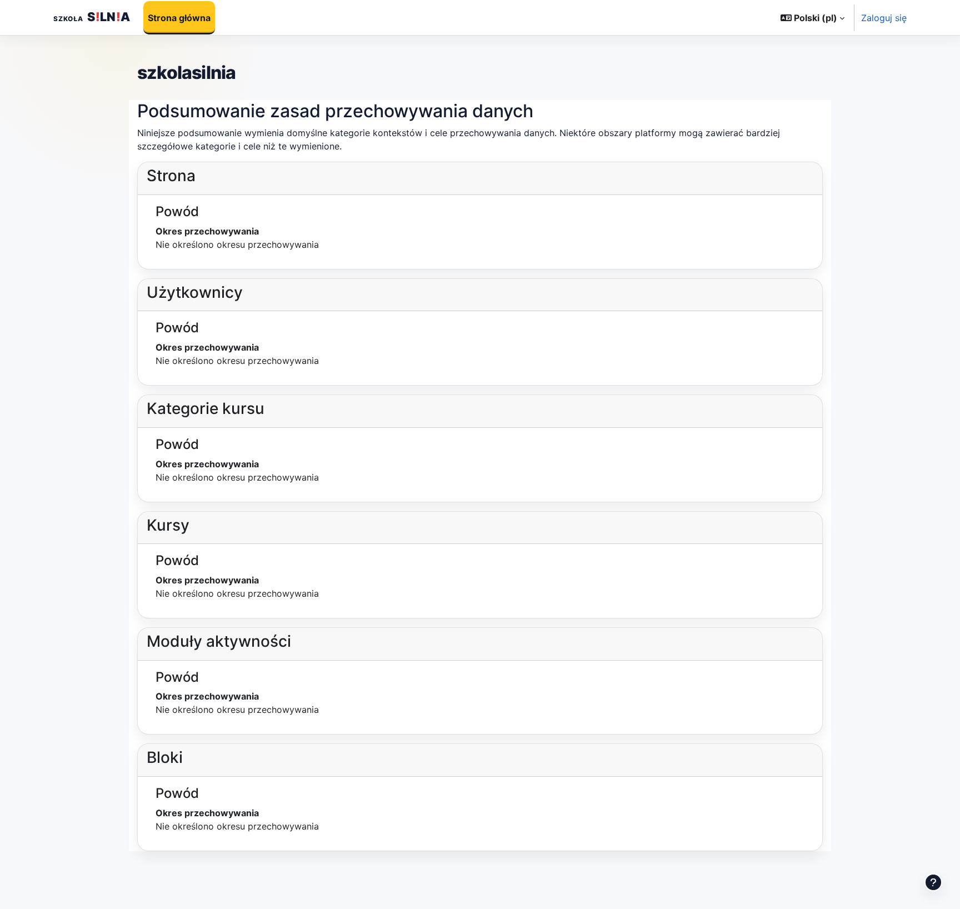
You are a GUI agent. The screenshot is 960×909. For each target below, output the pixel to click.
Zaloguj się (884, 17)
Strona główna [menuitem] (179, 17)
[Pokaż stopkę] (933, 882)
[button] (812, 18)
